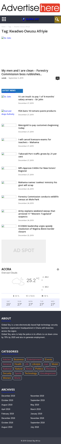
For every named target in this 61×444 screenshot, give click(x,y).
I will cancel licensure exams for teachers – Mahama (34, 141)
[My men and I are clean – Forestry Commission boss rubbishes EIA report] (30, 52)
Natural (19, 368)
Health (18, 364)
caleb (3, 78)
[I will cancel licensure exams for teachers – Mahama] (8, 143)
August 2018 (6, 427)
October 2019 (7, 400)
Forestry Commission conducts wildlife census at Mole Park (38, 198)
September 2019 (37, 400)
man (46, 364)
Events (48, 359)
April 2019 (5, 409)
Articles (7, 359)
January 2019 (36, 414)
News (29, 368)
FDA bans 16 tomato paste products (37, 110)
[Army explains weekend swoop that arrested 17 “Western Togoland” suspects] (8, 214)
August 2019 (6, 405)
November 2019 (37, 396)
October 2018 (7, 423)
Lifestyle (36, 364)
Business (19, 359)
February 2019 (7, 414)
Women (7, 378)
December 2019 (8, 396)
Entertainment (34, 359)
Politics (39, 368)
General (7, 364)
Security (7, 373)
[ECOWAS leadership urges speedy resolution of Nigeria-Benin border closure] (8, 230)
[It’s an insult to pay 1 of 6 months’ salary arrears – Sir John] (8, 100)
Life (27, 364)
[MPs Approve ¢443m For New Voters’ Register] (8, 172)
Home (3, 27)
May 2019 (34, 405)
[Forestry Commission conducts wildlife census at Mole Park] (8, 200)
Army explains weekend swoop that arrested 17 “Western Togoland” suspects (36, 213)
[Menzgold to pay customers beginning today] (8, 129)
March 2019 (35, 409)
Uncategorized (48, 373)
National (7, 368)
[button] (56, 19)
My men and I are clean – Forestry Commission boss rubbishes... (24, 72)
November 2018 (37, 418)
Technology (31, 373)
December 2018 (8, 418)
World (17, 378)
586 (57, 78)
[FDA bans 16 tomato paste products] (8, 115)
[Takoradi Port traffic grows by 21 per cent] (8, 157)
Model (55, 364)
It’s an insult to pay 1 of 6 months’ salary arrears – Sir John (36, 98)
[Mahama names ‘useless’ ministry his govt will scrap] (8, 186)
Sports (18, 373)
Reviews (50, 368)
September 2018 (37, 423)
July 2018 (34, 427)
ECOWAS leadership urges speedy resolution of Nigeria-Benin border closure (36, 229)
